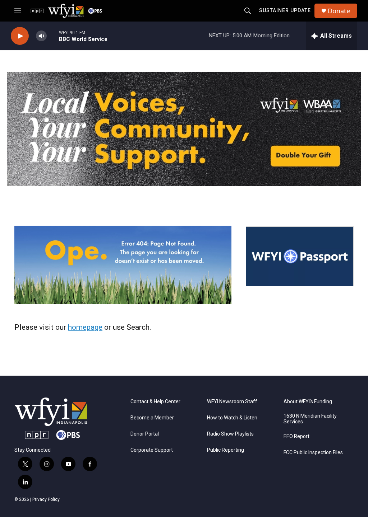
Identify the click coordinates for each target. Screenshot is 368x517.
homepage (85, 327)
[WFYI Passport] (299, 256)
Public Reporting (225, 450)
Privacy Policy (46, 499)
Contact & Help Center (155, 401)
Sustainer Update (285, 10)
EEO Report (296, 436)
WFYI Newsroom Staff (232, 401)
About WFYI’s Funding (308, 401)
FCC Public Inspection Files (313, 452)
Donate (339, 11)
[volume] (41, 36)
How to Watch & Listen (232, 417)
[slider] (53, 35)
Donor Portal (144, 434)
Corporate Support (151, 450)
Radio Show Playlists (230, 434)
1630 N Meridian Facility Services (310, 418)
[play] (20, 36)
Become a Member (152, 417)
